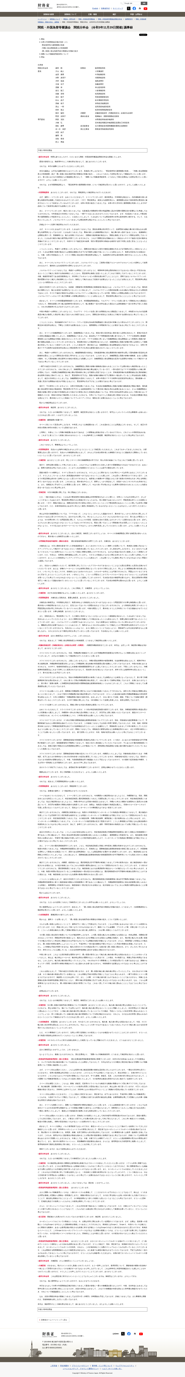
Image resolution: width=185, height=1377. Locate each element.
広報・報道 (92, 14)
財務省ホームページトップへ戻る (54, 1320)
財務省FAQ (105, 8)
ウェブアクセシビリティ (124, 1366)
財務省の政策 (49, 14)
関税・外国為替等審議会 (86, 19)
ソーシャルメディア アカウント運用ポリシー (81, 1369)
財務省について (71, 14)
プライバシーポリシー (80, 1366)
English (95, 8)
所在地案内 (64, 1366)
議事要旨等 (129, 19)
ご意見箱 (53, 1366)
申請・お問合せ (136, 14)
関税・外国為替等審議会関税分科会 (110, 19)
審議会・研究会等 (69, 19)
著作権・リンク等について (102, 1366)
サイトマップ (118, 8)
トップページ (42, 19)
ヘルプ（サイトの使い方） (112, 1369)
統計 (114, 14)
